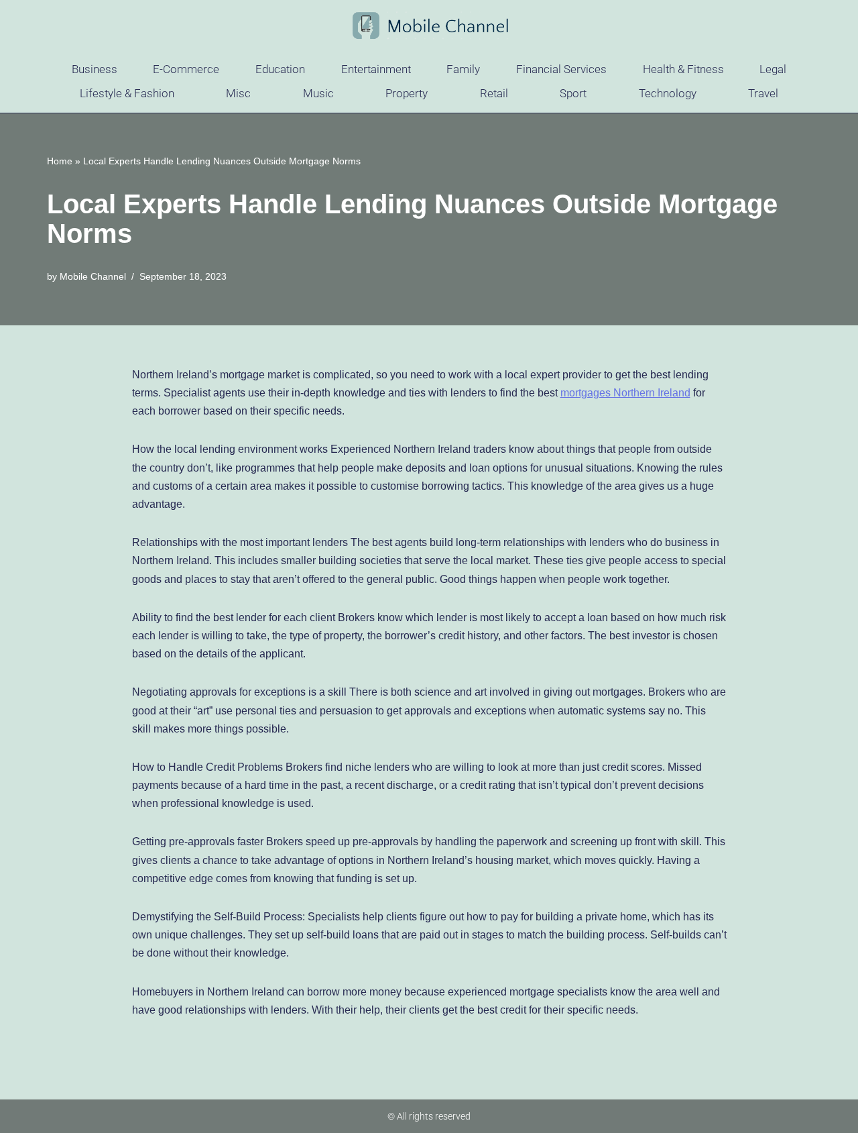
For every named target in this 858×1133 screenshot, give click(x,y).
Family (463, 69)
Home (59, 161)
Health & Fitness (683, 69)
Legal (772, 69)
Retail (494, 93)
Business (94, 69)
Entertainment (376, 69)
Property (406, 93)
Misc (238, 93)
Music (318, 93)
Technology (667, 93)
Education (280, 69)
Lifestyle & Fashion (127, 93)
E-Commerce (186, 69)
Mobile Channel (93, 276)
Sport (573, 93)
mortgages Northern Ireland (625, 392)
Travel (763, 93)
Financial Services (561, 69)
